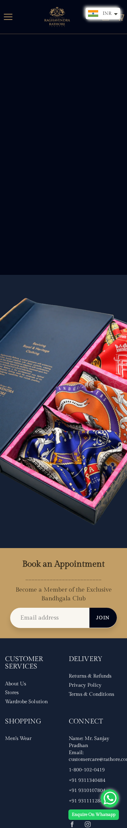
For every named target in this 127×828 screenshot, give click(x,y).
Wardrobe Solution (26, 702)
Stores (12, 692)
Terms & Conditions (91, 694)
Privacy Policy (85, 685)
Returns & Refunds (90, 676)
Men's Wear (18, 738)
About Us (15, 684)
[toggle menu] (8, 17)
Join (103, 618)
